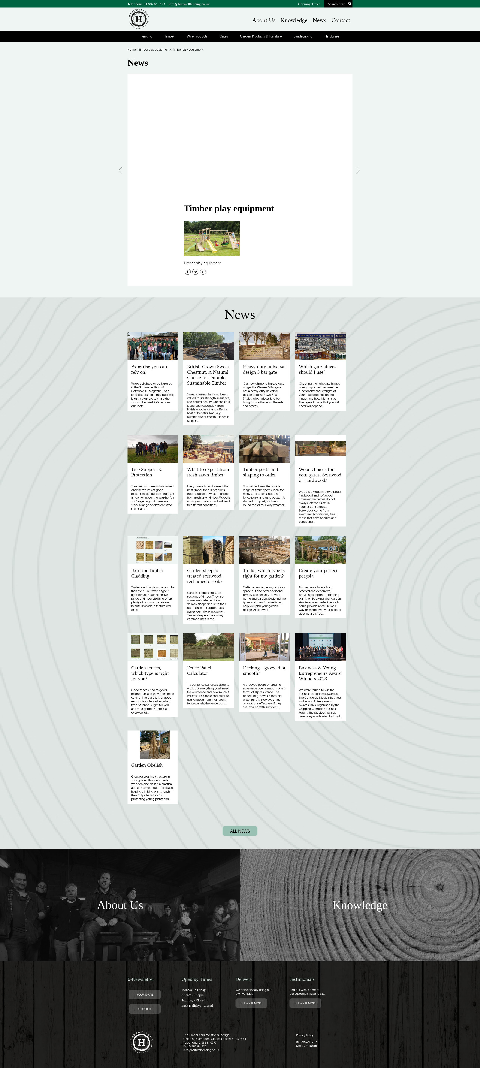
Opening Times (309, 4)
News (319, 20)
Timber (169, 36)
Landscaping (303, 36)
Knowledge (294, 20)
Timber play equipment (154, 49)
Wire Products (197, 36)
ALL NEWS (240, 831)
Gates (224, 36)
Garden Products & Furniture (261, 36)
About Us (264, 20)
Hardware (332, 36)
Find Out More (251, 1003)
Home (132, 49)
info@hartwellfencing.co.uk (189, 4)
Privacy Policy (305, 1035)
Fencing (146, 36)
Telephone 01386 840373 (147, 4)
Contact (341, 20)
